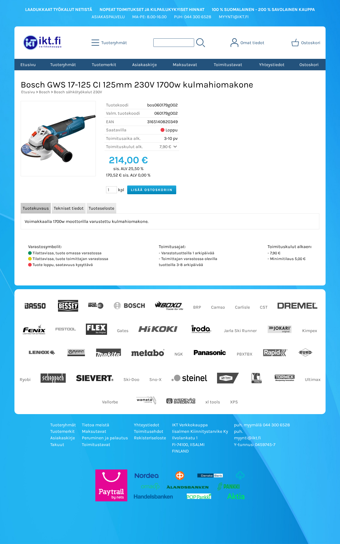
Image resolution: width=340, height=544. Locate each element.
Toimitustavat (228, 64)
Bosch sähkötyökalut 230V (78, 92)
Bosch (44, 92)
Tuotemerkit (104, 64)
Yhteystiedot (271, 64)
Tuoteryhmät (63, 64)
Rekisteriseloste (150, 437)
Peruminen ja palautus (105, 437)
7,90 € (166, 146)
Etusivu (28, 64)
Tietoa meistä (95, 424)
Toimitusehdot (148, 431)
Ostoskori (309, 64)
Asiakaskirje (144, 64)
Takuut (57, 444)
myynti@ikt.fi (247, 437)
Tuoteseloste (101, 208)
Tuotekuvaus (36, 208)
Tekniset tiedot (69, 208)
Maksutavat (185, 64)
